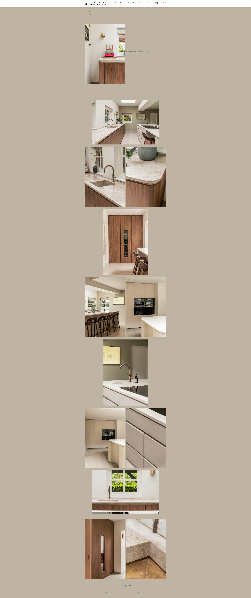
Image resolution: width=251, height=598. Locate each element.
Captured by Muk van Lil (134, 56)
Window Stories (125, 592)
